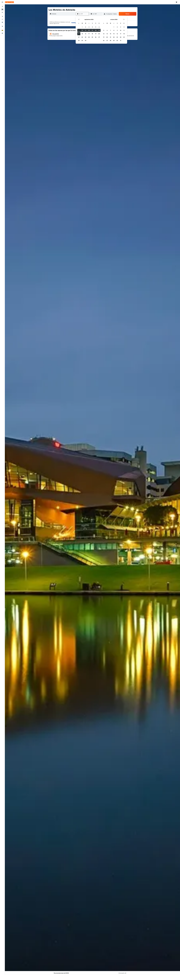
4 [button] (92, 27)
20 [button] (99, 33)
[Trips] (2, 26)
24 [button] (89, 37)
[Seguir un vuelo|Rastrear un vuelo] (2, 19)
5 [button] (95, 27)
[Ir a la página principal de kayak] (9, 2)
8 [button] (82, 30)
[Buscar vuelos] (2, 6)
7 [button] (110, 30)
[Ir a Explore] (2, 16)
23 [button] (85, 37)
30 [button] (85, 40)
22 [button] (82, 37)
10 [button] (89, 30)
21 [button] (78, 37)
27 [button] (99, 37)
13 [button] (99, 30)
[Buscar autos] (2, 12)
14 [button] (78, 33)
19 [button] (95, 33)
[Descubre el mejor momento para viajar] (2, 22)
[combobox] (63, 14)
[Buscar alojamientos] (2, 9)
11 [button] (92, 30)
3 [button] (120, 27)
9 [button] (85, 30)
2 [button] (85, 27)
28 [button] (78, 40)
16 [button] (85, 33)
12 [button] (95, 30)
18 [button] (92, 33)
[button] (2, 2)
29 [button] (82, 40)
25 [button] (92, 37)
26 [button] (95, 37)
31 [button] (120, 40)
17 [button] (88, 33)
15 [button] (82, 33)
